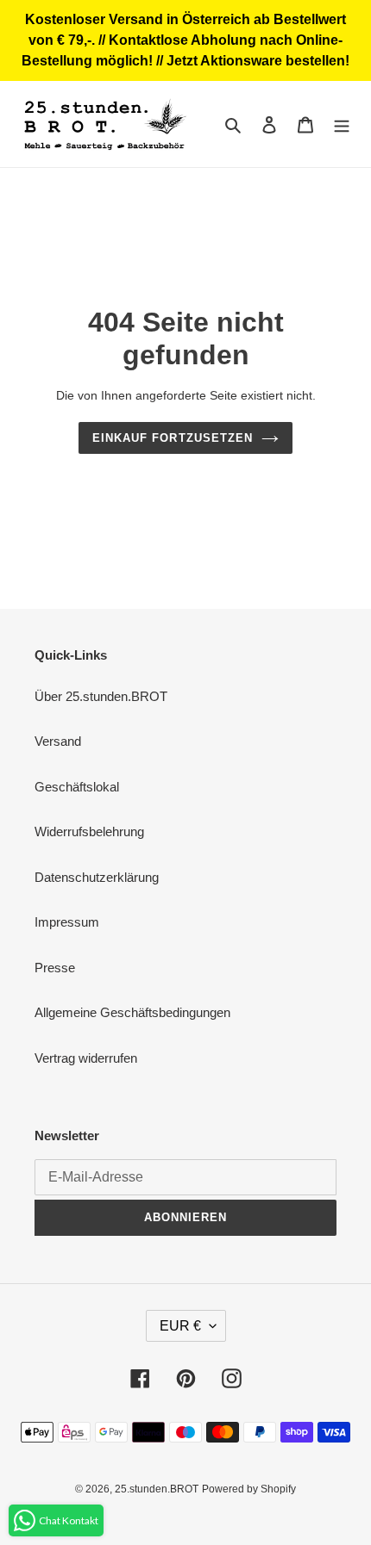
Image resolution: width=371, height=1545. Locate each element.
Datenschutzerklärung (97, 877)
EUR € (180, 1326)
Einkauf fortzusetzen (172, 437)
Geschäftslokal (77, 786)
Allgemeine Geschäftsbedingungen (132, 1012)
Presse (55, 967)
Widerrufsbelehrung (89, 831)
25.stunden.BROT (156, 1489)
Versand (58, 741)
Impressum (67, 922)
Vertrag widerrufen (86, 1058)
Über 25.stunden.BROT (101, 696)
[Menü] (342, 124)
